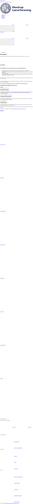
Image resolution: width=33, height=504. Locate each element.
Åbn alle (2, 87)
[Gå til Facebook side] (6, 433)
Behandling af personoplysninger (9, 503)
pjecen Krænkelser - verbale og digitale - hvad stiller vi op (18, 108)
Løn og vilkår (3, 15)
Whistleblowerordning (16, 503)
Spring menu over (2, 0)
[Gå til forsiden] (16, 13)
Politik (3, 16)
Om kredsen (3, 17)
